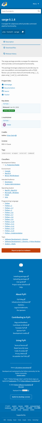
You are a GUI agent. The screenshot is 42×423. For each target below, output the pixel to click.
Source (6, 91)
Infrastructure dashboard (20, 302)
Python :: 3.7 (9, 215)
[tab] (21, 42)
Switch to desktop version (21, 397)
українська (8, 408)
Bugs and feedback (21, 322)
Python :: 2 (8, 205)
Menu (35, 4)
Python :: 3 (8, 210)
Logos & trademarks (21, 307)
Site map (21, 387)
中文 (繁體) (37, 408)
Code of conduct (20, 351)
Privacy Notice (20, 353)
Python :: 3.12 (9, 226)
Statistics (21, 305)
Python (7, 203)
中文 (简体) (29, 408)
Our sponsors (21, 310)
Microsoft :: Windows (12, 192)
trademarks (12, 381)
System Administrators (12, 184)
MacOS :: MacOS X (11, 190)
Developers (8, 182)
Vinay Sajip (11, 135)
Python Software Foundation (29, 381)
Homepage (8, 84)
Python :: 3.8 (9, 217)
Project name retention (20, 284)
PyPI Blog (20, 299)
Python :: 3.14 (9, 231)
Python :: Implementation (13, 233)
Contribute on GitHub (20, 325)
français (20, 406)
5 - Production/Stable (12, 165)
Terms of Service (20, 345)
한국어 (32, 410)
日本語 (26, 406)
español (14, 406)
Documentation (9, 88)
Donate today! (21, 375)
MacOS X (8, 173)
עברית (19, 410)
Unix (6, 197)
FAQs (21, 287)
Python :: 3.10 (9, 221)
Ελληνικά (15, 408)
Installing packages (20, 276)
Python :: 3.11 (9, 224)
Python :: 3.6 (9, 212)
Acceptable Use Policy (20, 356)
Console (7, 171)
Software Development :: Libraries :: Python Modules (22, 241)
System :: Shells (10, 244)
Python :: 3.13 (9, 228)
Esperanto (26, 410)
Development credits (20, 333)
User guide (20, 282)
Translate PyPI (20, 328)
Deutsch (22, 408)
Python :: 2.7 (9, 208)
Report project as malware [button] (21, 250)
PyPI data (5, 104)
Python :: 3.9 (9, 219)
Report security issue (21, 348)
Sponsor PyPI (21, 330)
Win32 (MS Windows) (12, 175)
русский (13, 410)
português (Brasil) (35, 406)
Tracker (6, 94)
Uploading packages (20, 279)
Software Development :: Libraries (16, 239)
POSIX (7, 195)
